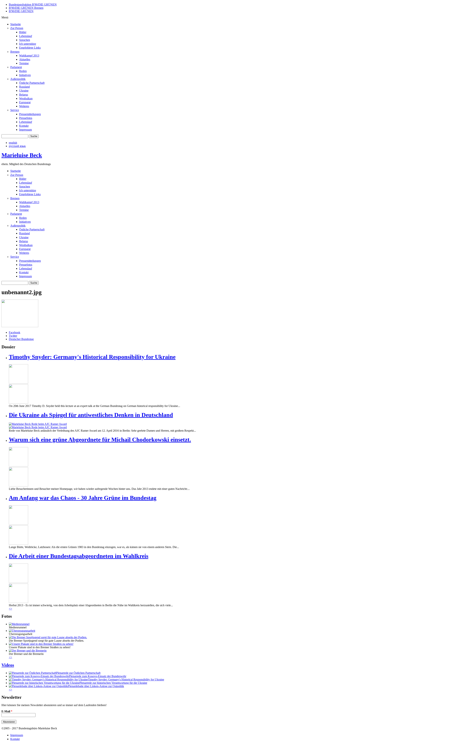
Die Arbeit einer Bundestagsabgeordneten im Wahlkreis (78, 556)
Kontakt (24, 125)
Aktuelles (24, 59)
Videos (7, 665)
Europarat (25, 102)
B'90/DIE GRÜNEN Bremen (26, 7)
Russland (24, 86)
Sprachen (24, 39)
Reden (23, 71)
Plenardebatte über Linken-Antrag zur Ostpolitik (96, 686)
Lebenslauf (25, 36)
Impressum (25, 129)
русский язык (17, 146)
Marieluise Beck (21, 155)
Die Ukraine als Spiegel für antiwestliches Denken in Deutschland (91, 415)
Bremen (15, 51)
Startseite (15, 24)
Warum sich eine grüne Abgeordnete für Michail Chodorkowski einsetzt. (100, 439)
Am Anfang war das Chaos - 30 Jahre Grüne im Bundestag (82, 497)
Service (14, 110)
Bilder (22, 32)
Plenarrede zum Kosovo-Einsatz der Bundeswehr (97, 676)
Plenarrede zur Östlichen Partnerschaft (78, 672)
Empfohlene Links (30, 47)
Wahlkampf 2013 (29, 55)
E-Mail (6, 711)
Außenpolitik (18, 79)
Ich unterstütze (27, 43)
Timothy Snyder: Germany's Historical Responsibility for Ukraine (92, 357)
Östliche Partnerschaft (32, 82)
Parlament (16, 67)
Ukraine (24, 90)
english (13, 142)
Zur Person (16, 28)
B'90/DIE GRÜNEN (21, 11)
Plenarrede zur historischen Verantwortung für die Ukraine (113, 682)
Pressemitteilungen (30, 114)
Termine (24, 63)
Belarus (23, 94)
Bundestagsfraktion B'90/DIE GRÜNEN (33, 4)
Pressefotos (25, 118)
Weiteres (24, 106)
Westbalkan (26, 98)
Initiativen (25, 75)
